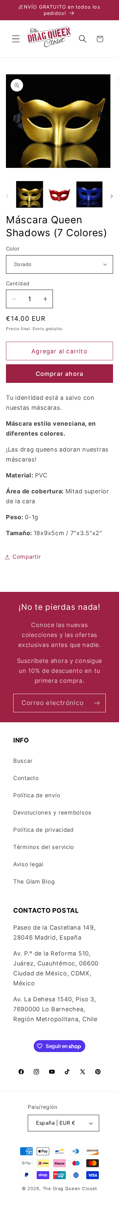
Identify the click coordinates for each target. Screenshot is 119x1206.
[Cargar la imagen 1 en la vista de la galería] (30, 194)
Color (13, 249)
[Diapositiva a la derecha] (111, 196)
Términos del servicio (43, 847)
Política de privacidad (43, 829)
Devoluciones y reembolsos (52, 812)
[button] (16, 39)
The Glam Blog (34, 881)
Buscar (22, 760)
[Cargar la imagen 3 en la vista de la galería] (89, 194)
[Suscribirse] (96, 703)
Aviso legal (28, 864)
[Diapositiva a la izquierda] (7, 196)
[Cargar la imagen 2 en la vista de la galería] (60, 194)
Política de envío (36, 795)
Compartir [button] (27, 556)
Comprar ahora (60, 373)
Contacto (26, 778)
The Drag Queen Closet (70, 1188)
